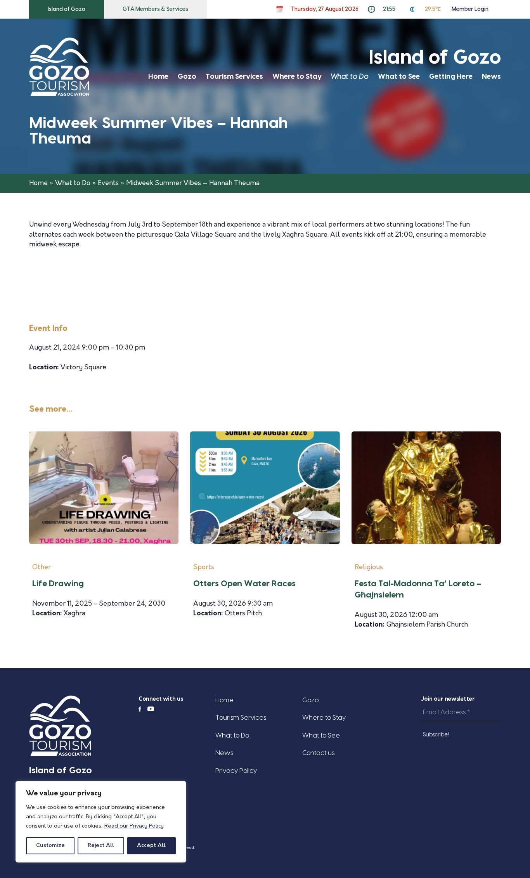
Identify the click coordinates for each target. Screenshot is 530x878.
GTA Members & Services (155, 9)
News (491, 76)
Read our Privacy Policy (134, 826)
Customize (50, 846)
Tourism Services (234, 76)
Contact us (318, 753)
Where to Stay (297, 76)
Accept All (151, 846)
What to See (399, 76)
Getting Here (451, 76)
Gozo (187, 76)
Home (158, 76)
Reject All (101, 846)
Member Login (470, 9)
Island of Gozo (66, 9)
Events (108, 183)
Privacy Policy (236, 770)
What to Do (350, 76)
